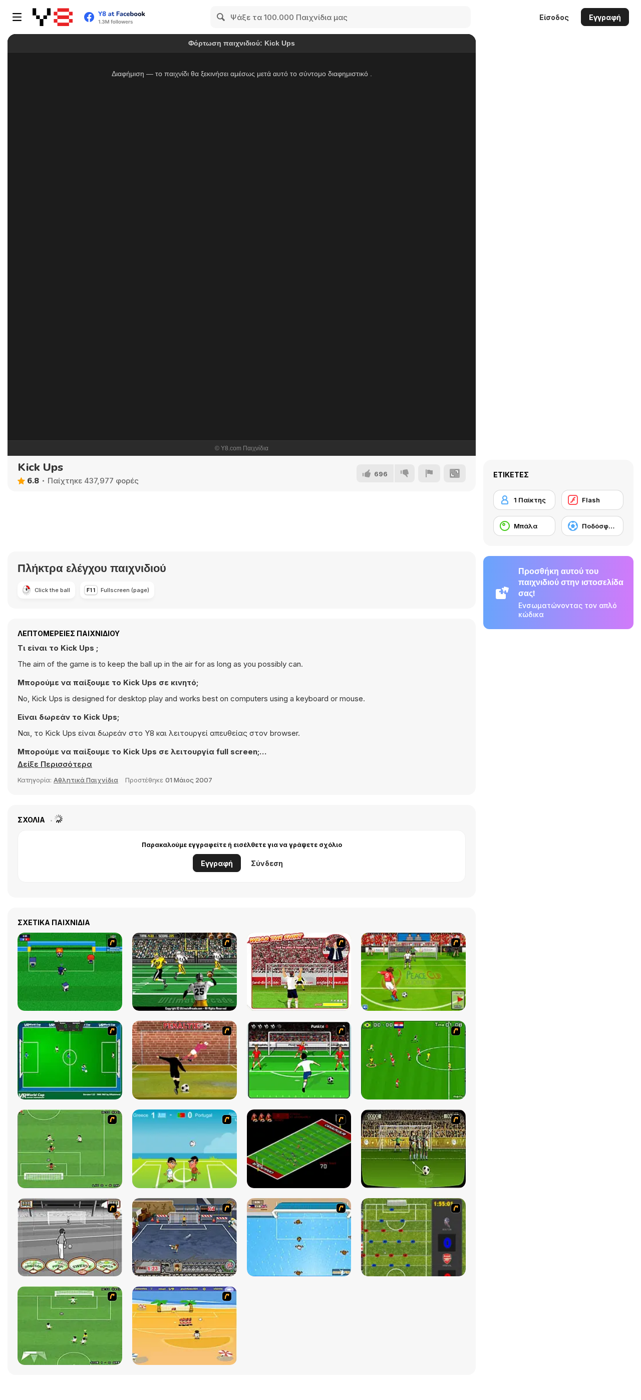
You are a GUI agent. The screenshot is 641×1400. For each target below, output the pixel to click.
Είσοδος (554, 17)
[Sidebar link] (17, 17)
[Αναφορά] (429, 473)
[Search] (221, 17)
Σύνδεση (267, 863)
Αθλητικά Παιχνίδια (86, 780)
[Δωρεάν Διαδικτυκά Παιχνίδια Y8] (52, 17)
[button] (55, 764)
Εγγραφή (605, 17)
